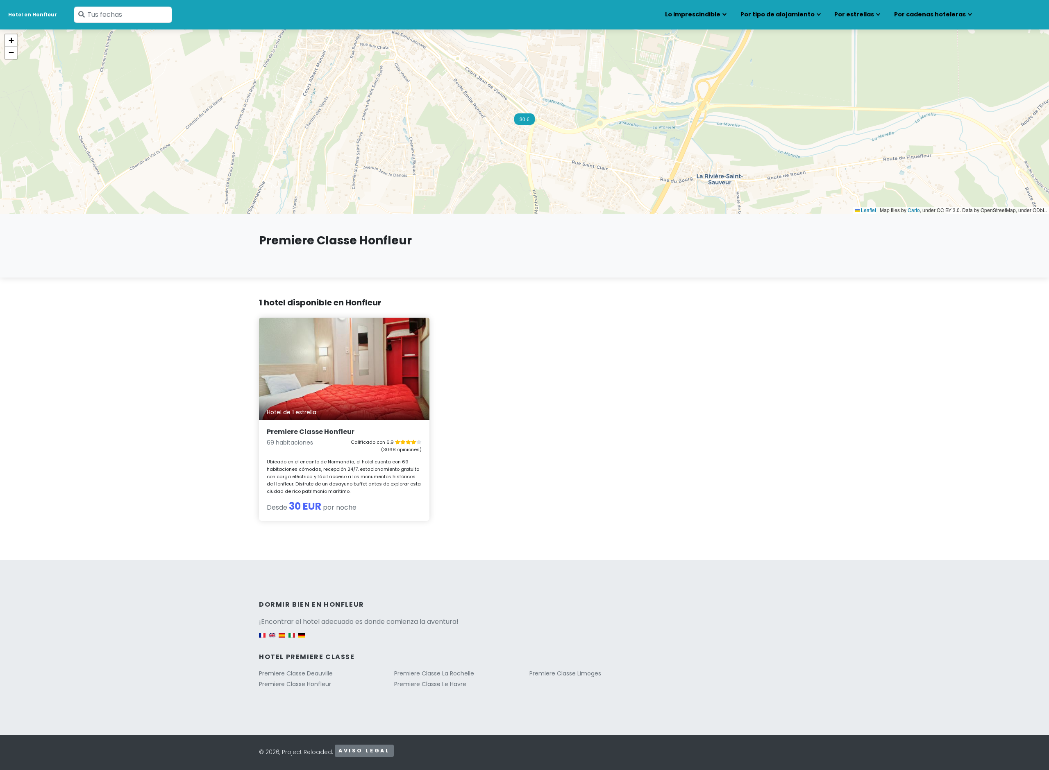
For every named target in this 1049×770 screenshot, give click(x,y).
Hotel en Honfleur (32, 14)
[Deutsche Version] (301, 639)
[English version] (272, 639)
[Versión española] (282, 639)
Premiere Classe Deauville (296, 673)
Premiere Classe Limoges (565, 673)
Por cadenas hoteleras (930, 14)
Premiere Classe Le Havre (430, 684)
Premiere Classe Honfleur (310, 431)
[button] (524, 121)
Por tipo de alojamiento (777, 14)
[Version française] (262, 639)
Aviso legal (364, 750)
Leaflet (868, 209)
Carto (914, 209)
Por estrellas (854, 14)
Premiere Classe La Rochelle (434, 673)
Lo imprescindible (692, 14)
